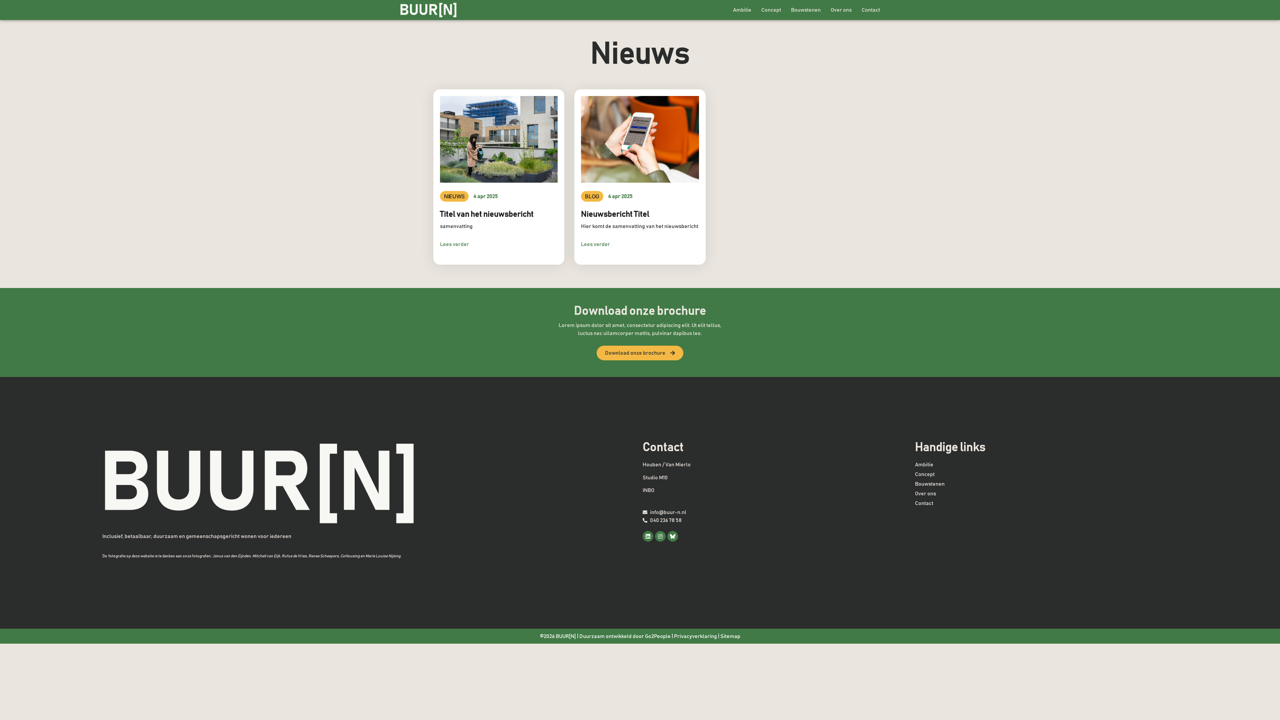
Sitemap (730, 636)
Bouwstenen (806, 10)
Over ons (841, 10)
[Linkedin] (648, 536)
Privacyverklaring (695, 636)
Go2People (658, 636)
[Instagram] (660, 536)
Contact (871, 10)
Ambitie (742, 10)
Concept (771, 10)
